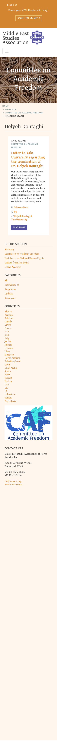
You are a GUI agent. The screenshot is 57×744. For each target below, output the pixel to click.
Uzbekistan (10, 394)
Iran (7, 331)
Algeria (8, 311)
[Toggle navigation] (6, 51)
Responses (10, 289)
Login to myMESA (28, 18)
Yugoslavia (10, 401)
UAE (7, 384)
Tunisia (8, 378)
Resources (10, 298)
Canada (8, 321)
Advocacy (10, 109)
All (6, 280)
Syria (7, 374)
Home (5, 106)
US (6, 391)
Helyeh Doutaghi (14, 116)
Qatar (7, 364)
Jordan (8, 341)
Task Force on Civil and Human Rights (24, 258)
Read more (19, 227)
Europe (8, 328)
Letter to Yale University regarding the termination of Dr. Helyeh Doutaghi (28, 159)
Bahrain (8, 318)
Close (11, 5)
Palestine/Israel (13, 361)
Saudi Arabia (11, 368)
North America (12, 358)
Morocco (9, 354)
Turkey (8, 381)
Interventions (12, 285)
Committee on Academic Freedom (24, 112)
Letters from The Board (17, 262)
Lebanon (9, 348)
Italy (7, 338)
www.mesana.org (13, 484)
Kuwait (8, 344)
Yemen (8, 397)
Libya (7, 351)
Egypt (8, 324)
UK (6, 387)
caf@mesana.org (13, 481)
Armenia (9, 315)
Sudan (8, 371)
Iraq (7, 334)
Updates (9, 293)
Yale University (19, 219)
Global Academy (13, 267)
